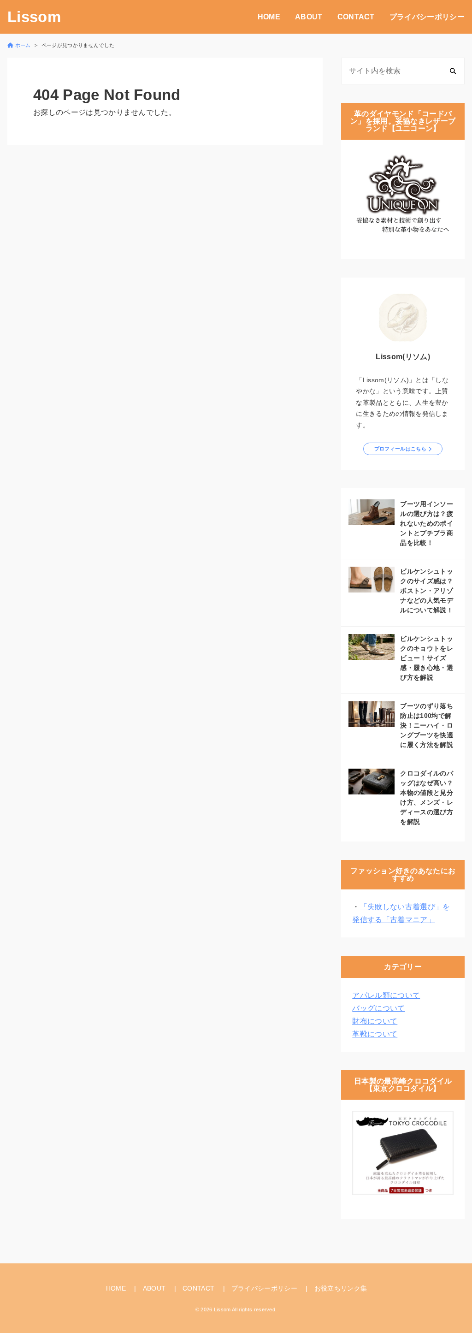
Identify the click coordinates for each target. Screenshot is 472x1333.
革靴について (374, 1034)
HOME (269, 17)
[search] (453, 71)
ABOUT (309, 17)
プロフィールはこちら (400, 448)
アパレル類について (386, 995)
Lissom (34, 16)
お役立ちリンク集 (340, 1288)
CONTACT (356, 17)
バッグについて (378, 1008)
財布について (374, 1021)
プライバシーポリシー (427, 17)
